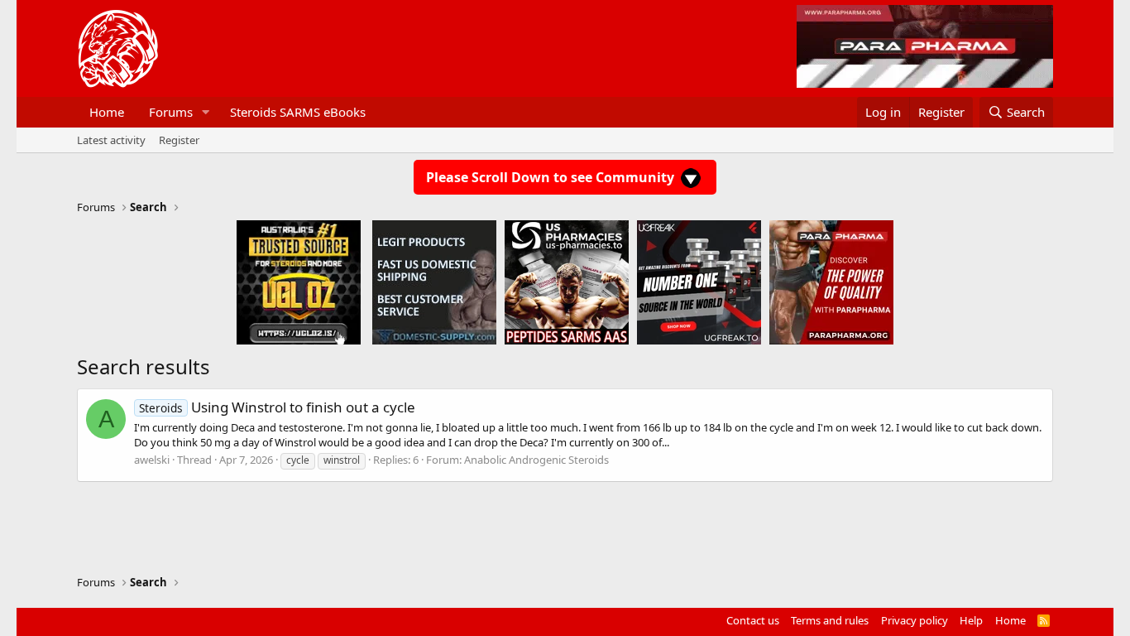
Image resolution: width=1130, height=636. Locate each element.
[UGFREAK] (699, 281)
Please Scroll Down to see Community (552, 177)
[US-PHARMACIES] (567, 281)
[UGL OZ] (299, 281)
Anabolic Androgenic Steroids (536, 459)
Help (971, 620)
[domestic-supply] (434, 281)
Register (179, 139)
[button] (206, 112)
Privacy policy (914, 620)
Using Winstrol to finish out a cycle (277, 407)
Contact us (752, 620)
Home (106, 112)
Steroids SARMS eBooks (298, 112)
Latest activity (111, 139)
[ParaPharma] (831, 281)
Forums (171, 112)
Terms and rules (830, 620)
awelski (152, 459)
